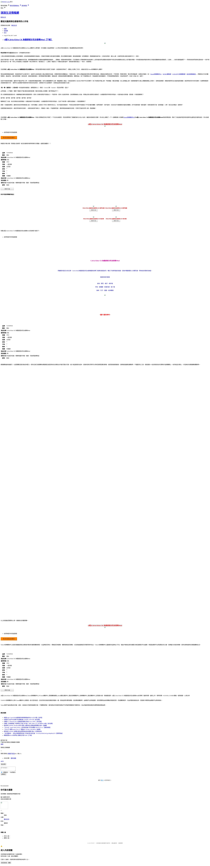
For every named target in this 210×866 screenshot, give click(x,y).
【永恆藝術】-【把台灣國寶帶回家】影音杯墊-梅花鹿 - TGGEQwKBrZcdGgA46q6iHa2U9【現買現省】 (33, 733)
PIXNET (93, 843)
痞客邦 (10, 753)
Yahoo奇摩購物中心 (156, 74)
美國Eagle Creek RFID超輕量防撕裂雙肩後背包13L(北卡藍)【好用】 (23, 717)
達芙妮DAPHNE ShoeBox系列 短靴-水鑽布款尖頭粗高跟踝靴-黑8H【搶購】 (26, 725)
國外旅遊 (13, 758)
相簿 (5, 28)
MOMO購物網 (167, 74)
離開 (9, 862)
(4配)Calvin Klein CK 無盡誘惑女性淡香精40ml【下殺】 (28, 40)
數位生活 (14, 25)
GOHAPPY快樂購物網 (178, 74)
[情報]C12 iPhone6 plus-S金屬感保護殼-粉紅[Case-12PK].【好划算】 (23, 721)
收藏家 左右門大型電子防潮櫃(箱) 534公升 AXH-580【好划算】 (22, 719)
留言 (13, 753)
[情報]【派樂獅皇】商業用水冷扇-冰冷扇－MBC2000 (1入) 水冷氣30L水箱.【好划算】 (28, 723)
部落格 (6, 30)
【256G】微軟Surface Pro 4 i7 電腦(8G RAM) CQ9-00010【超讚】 (22, 729)
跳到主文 (3, 17)
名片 (5, 32)
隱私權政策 (114, 843)
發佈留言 (3, 774)
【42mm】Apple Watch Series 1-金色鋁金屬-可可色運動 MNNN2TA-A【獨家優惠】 (27, 727)
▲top (2, 761)
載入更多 (3, 764)
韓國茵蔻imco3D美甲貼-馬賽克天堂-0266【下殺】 (18, 735)
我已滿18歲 (4, 862)
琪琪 (2, 744)
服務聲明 (120, 843)
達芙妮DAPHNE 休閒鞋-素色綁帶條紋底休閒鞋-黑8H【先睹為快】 (23, 731)
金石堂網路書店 (191, 74)
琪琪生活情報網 (10, 12)
